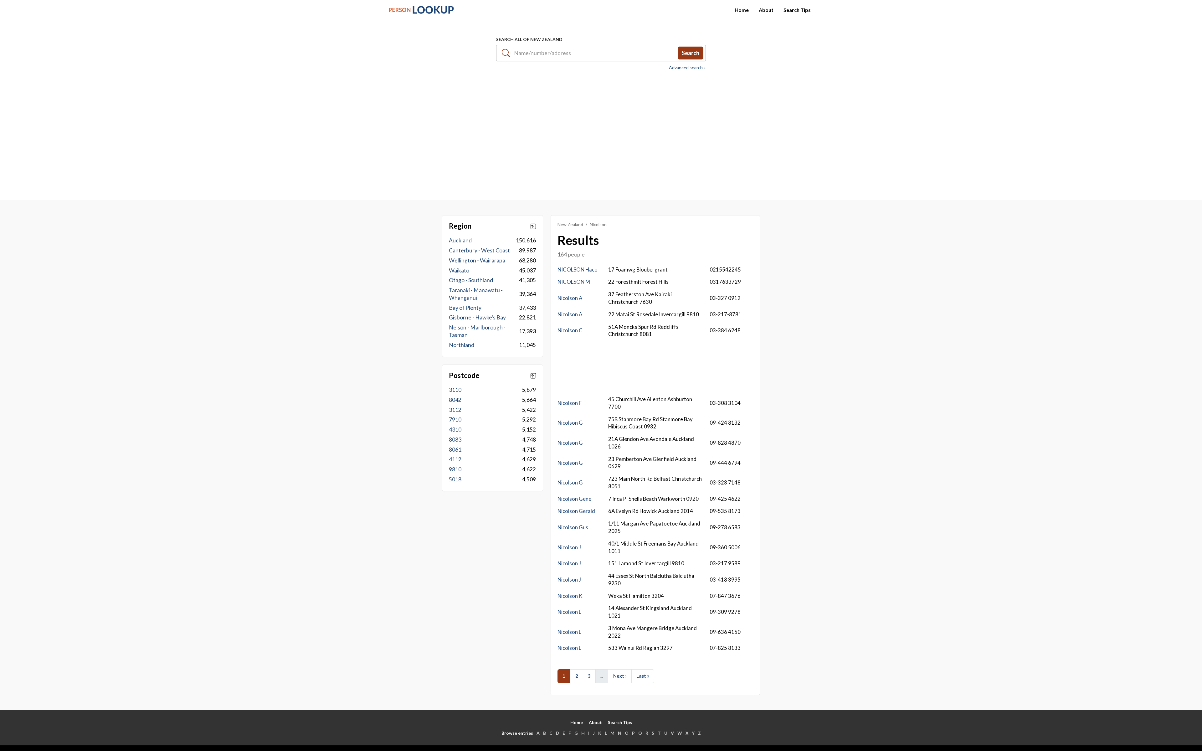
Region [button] (460, 226)
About (766, 10)
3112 (455, 410)
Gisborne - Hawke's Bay (477, 317)
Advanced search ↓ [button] (687, 67)
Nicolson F (569, 403)
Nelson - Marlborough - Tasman (477, 331)
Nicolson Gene (574, 498)
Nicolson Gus (572, 527)
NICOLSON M (573, 281)
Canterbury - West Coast (479, 250)
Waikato (459, 270)
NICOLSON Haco (577, 269)
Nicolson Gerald (576, 511)
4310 (455, 429)
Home (742, 10)
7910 (455, 419)
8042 (455, 399)
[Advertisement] (601, 132)
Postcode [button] (464, 375)
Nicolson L (569, 612)
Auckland (460, 240)
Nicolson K (570, 596)
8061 (455, 449)
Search (690, 52)
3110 (455, 389)
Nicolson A (569, 298)
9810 (455, 469)
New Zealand (570, 224)
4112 (455, 459)
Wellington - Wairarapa (477, 260)
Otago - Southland (471, 280)
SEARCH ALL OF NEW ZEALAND (529, 39)
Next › (620, 676)
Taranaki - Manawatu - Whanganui (476, 294)
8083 (455, 439)
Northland (461, 345)
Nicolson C (570, 330)
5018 (455, 479)
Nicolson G (570, 422)
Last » (642, 676)
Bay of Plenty (465, 307)
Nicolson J (569, 547)
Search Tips (797, 10)
